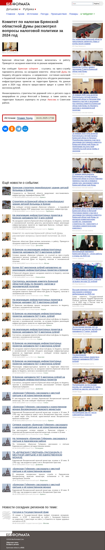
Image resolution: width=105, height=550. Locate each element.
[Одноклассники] (12, 129)
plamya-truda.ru (12, 53)
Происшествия (59, 14)
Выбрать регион (12, 544)
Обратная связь (12, 542)
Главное (10, 14)
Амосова (52, 99)
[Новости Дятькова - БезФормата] (15, 3)
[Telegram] (18, 129)
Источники (32, 14)
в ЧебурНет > (88, 14)
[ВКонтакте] (5, 129)
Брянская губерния (28, 68)
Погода (44, 14)
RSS (22, 548)
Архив (21, 14)
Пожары (73, 14)
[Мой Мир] (25, 129)
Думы (64, 72)
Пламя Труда (25, 118)
